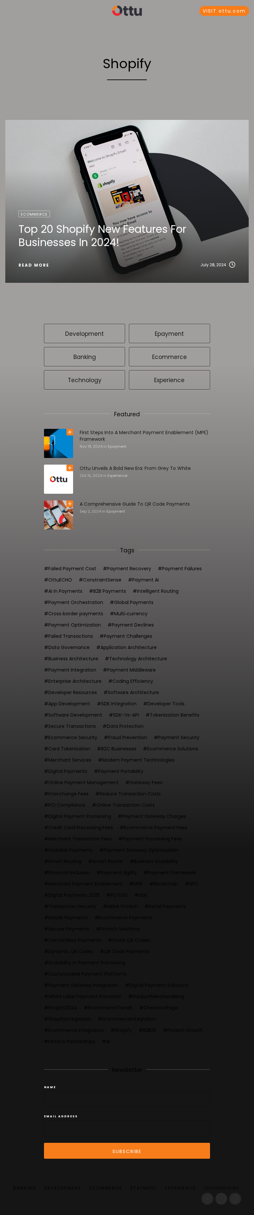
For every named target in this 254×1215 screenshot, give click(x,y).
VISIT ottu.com (224, 11)
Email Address (61, 1116)
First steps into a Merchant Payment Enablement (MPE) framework (144, 435)
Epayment (117, 446)
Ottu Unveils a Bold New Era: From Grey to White (135, 468)
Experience (117, 475)
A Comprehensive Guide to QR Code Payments (135, 504)
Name (50, 1087)
